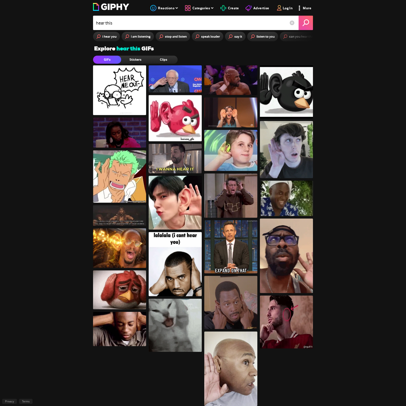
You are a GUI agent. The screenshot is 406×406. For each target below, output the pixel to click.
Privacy (9, 401)
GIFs (107, 60)
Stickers (135, 60)
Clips (163, 60)
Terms (26, 401)
